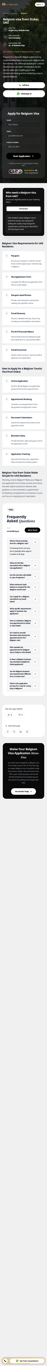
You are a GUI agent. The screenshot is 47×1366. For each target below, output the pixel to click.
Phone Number (13, 142)
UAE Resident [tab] (23, 209)
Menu (38, 4)
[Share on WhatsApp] (27, 731)
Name (9, 120)
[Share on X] (14, 731)
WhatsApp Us (26, 93)
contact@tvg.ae (13, 531)
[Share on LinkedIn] (20, 731)
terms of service (28, 163)
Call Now (25, 85)
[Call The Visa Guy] (5, 1361)
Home (5, 13)
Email (9, 131)
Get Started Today (22, 791)
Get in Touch (32, 530)
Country (14, 13)
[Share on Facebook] (7, 731)
